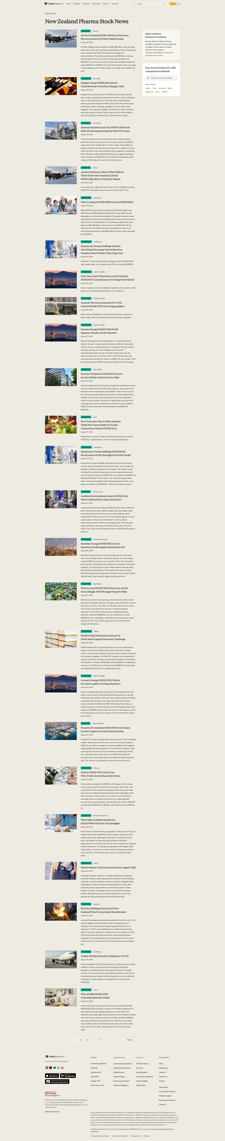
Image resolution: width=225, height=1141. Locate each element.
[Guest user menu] (179, 4)
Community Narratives (144, 1077)
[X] (50, 1067)
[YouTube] (54, 1067)
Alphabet (149, 92)
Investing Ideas (142, 1072)
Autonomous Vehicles (121, 1081)
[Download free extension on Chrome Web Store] (57, 1081)
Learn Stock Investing (167, 1092)
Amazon (162, 88)
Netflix (165, 92)
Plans (161, 1064)
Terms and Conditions (120, 1136)
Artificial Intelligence (121, 1085)
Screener (139, 1068)
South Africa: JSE (97, 1085)
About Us (162, 1072)
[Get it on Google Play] (68, 1075)
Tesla (154, 88)
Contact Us (163, 1077)
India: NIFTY (95, 1077)
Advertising (163, 1068)
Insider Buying (118, 1072)
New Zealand (50, 13)
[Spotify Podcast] (58, 1068)
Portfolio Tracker (142, 1064)
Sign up (173, 4)
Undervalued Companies (122, 1064)
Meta (170, 88)
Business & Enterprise (167, 1100)
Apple (147, 88)
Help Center (163, 1087)
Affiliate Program (165, 1096)
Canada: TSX (95, 1081)
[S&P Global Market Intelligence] (52, 1094)
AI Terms (147, 1136)
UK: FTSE (94, 1068)
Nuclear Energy (119, 1077)
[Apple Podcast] (62, 1068)
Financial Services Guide (100, 1136)
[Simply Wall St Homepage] (54, 3)
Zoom (157, 92)
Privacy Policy (135, 1136)
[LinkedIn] (47, 1068)
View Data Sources (52, 1112)
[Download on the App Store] (52, 1075)
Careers (162, 1081)
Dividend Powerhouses (121, 1068)
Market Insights (142, 1081)
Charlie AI (162, 1105)
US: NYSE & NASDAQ (98, 1064)
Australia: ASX (96, 1072)
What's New (140, 1085)
